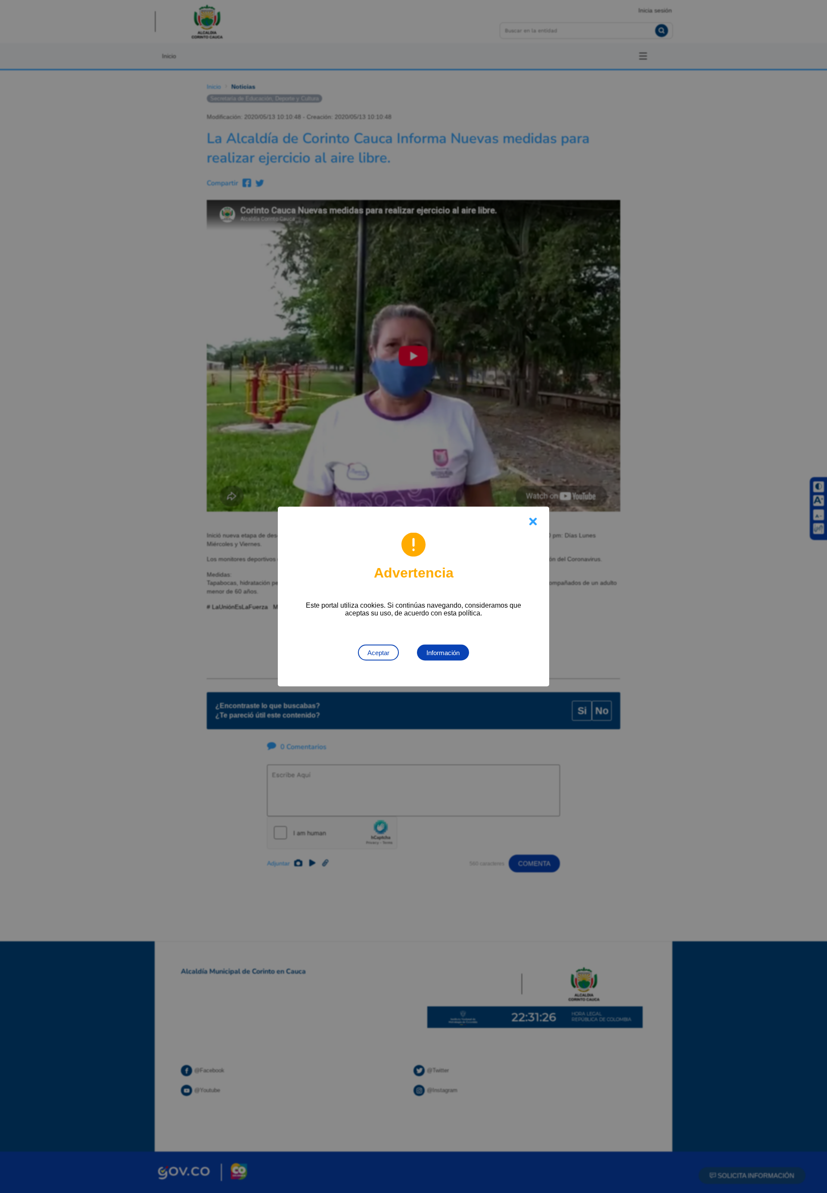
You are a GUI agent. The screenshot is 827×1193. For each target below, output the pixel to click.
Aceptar (378, 652)
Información (443, 652)
